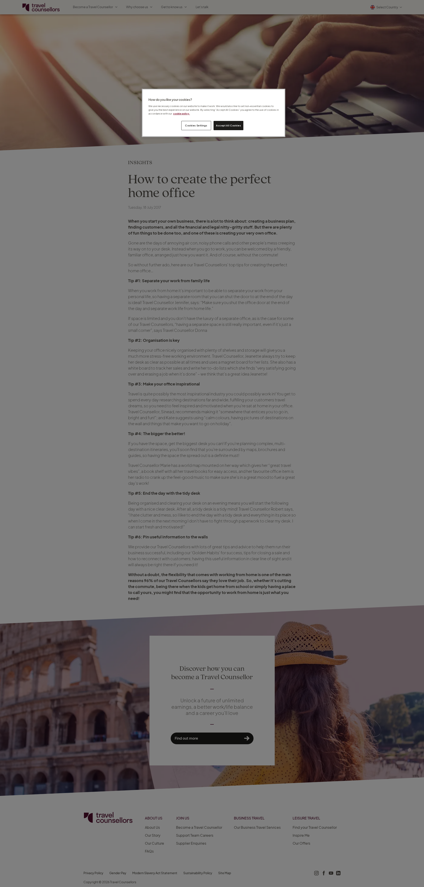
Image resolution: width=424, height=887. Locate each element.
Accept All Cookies (228, 125)
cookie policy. (181, 113)
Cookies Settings (196, 125)
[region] (213, 113)
